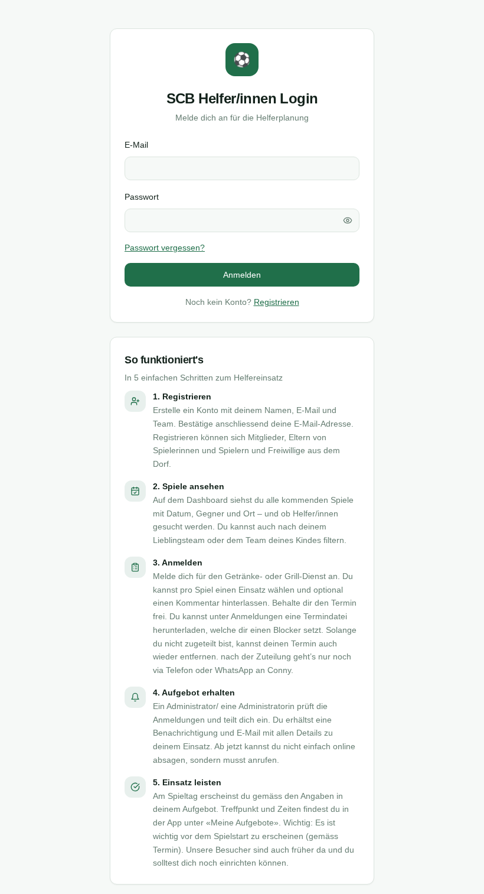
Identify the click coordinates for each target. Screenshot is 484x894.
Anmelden (242, 274)
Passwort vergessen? (165, 247)
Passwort (142, 196)
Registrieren (276, 302)
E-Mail (136, 144)
